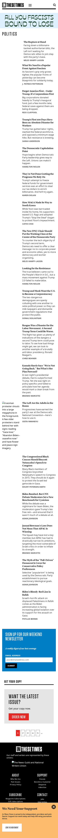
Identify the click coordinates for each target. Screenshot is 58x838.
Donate (42, 779)
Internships (42, 802)
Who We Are (16, 779)
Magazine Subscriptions (15, 799)
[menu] (30, 5)
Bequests (42, 784)
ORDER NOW (19, 716)
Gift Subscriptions (15, 801)
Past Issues (15, 782)
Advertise (42, 787)
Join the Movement (11, 827)
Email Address (12, 655)
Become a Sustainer (42, 782)
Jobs (42, 799)
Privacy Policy (15, 784)
